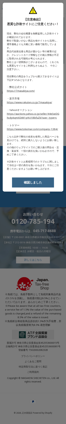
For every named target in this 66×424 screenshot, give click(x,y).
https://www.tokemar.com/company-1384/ (32, 129)
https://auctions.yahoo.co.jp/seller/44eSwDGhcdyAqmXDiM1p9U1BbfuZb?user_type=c (33, 116)
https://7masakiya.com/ (21, 91)
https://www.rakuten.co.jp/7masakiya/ (29, 102)
